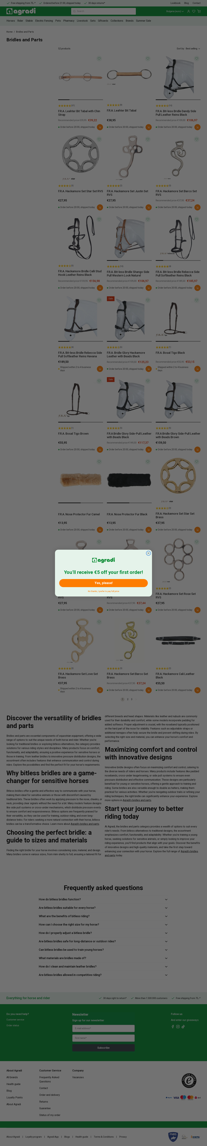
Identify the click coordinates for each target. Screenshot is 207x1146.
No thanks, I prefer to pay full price (103, 590)
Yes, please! (104, 583)
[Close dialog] (148, 553)
